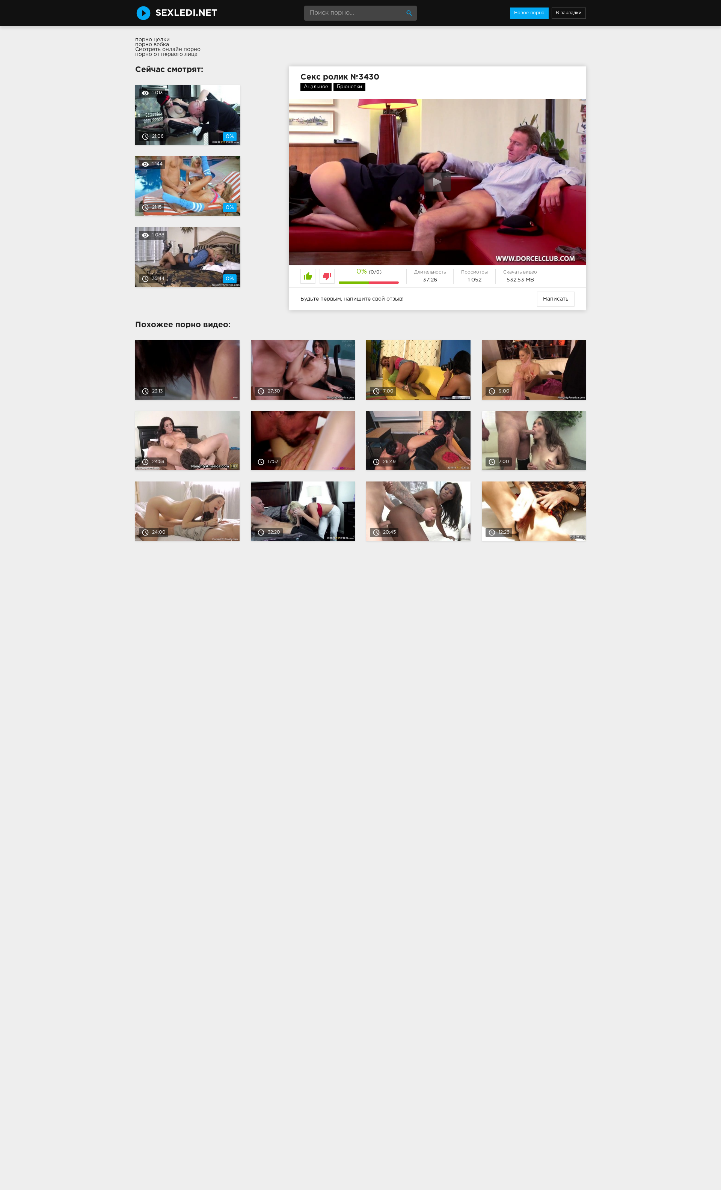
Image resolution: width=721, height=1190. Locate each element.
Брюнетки (349, 87)
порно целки (152, 40)
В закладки (569, 13)
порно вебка (152, 44)
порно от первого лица (166, 54)
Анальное (316, 87)
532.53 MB (520, 280)
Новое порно (529, 13)
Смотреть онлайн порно (168, 49)
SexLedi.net (186, 13)
